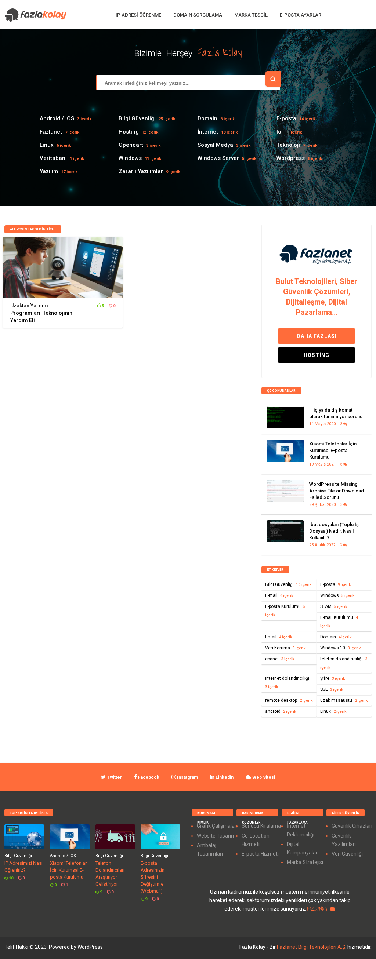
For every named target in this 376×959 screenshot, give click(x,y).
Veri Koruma (285, 647)
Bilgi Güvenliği (137, 118)
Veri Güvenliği (347, 854)
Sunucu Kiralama (261, 826)
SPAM (333, 606)
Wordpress (290, 158)
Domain (207, 118)
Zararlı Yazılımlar (141, 171)
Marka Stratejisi (305, 862)
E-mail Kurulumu (339, 621)
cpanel (279, 658)
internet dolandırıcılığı (287, 682)
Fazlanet (51, 131)
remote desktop (288, 700)
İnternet (208, 131)
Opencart (131, 145)
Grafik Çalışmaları (217, 826)
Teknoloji (288, 145)
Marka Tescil (251, 15)
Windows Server (218, 158)
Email (278, 636)
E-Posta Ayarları (301, 15)
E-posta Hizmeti (260, 854)
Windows (130, 158)
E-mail (279, 595)
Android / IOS (57, 118)
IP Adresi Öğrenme (138, 15)
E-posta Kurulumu (285, 610)
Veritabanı (53, 158)
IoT (280, 131)
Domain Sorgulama (197, 15)
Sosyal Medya (215, 145)
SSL (331, 689)
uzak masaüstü (344, 700)
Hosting (129, 131)
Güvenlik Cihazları (352, 826)
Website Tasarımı (217, 836)
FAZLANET (318, 909)
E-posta (286, 118)
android (280, 711)
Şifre (332, 678)
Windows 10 (340, 647)
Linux (47, 145)
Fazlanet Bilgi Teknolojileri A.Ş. (312, 947)
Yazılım (49, 171)
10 (10, 878)
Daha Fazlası (317, 336)
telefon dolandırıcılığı (344, 663)
